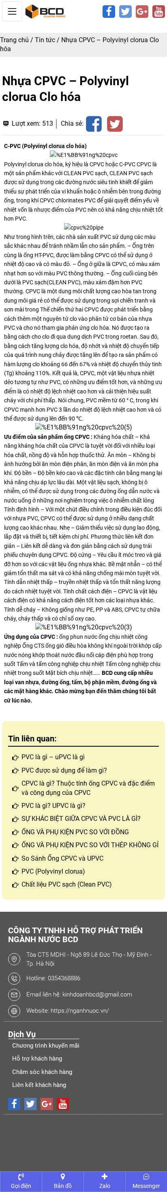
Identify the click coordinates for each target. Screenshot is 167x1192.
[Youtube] (158, 11)
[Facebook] (109, 11)
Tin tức (45, 40)
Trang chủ (14, 40)
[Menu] (12, 11)
